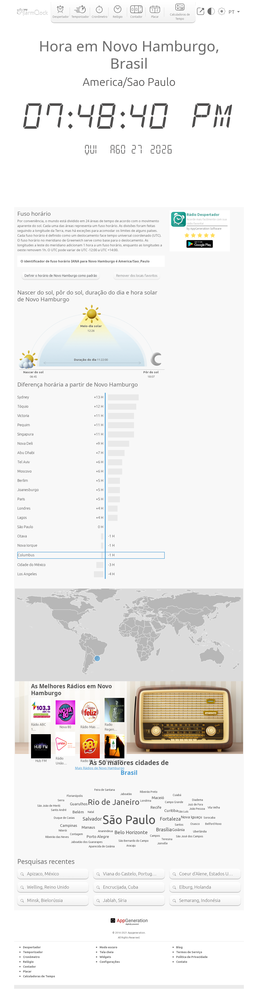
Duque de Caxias (64, 817)
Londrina (145, 800)
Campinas (68, 825)
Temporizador (33, 952)
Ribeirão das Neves (57, 837)
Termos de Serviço (189, 952)
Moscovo (24, 471)
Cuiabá (177, 795)
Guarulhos (79, 804)
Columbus (26, 555)
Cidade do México (31, 565)
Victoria (23, 416)
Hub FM (41, 761)
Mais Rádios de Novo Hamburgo (99, 768)
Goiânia (178, 829)
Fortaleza (170, 819)
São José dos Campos (189, 836)
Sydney (23, 397)
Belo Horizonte (131, 832)
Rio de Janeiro (113, 802)
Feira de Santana (104, 789)
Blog (179, 947)
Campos (155, 835)
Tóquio (22, 406)
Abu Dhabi (25, 453)
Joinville (162, 843)
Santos (179, 824)
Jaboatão (126, 794)
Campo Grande (174, 802)
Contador (29, 966)
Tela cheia (106, 952)
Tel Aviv (23, 462)
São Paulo (25, 527)
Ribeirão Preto (148, 791)
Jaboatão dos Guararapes (87, 842)
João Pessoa (197, 808)
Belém (78, 812)
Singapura (25, 434)
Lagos (22, 517)
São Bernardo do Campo (134, 840)
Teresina (166, 839)
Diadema (197, 799)
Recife (155, 807)
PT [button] (232, 12)
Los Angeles (27, 574)
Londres (23, 508)
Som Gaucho (114, 761)
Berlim (22, 480)
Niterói (63, 830)
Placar (27, 971)
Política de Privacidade (192, 957)
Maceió (158, 797)
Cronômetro (31, 957)
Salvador (92, 819)
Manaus (88, 827)
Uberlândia (200, 831)
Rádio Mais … (90, 727)
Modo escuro (108, 947)
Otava (22, 536)
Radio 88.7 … (89, 761)
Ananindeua (105, 831)
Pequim (23, 425)
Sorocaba (209, 817)
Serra (61, 800)
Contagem (76, 834)
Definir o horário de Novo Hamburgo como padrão (60, 275)
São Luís (183, 811)
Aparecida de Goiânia (102, 846)
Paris (21, 499)
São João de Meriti (48, 805)
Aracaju (131, 845)
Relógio (28, 961)
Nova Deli (25, 443)
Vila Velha (214, 807)
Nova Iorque (27, 545)
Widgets (105, 957)
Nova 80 (65, 727)
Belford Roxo (213, 823)
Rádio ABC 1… (38, 727)
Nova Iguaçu (191, 817)
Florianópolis (75, 795)
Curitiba (171, 810)
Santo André (59, 810)
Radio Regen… (111, 727)
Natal (91, 812)
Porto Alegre (97, 836)
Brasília (164, 829)
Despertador (32, 947)
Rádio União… (61, 761)
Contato (181, 961)
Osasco (195, 823)
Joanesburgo (28, 490)
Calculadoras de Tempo (39, 976)
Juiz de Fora (195, 804)
